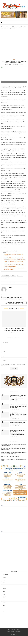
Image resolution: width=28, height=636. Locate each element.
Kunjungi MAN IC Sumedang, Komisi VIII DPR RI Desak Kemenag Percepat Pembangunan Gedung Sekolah (18, 415)
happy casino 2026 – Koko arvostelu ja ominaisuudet (13, 257)
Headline (4, 582)
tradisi (7, 277)
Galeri (4, 585)
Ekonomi (4, 588)
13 (3, 611)
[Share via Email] (20, 282)
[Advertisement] (14, 44)
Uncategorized (5, 574)
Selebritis (4, 597)
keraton (13, 275)
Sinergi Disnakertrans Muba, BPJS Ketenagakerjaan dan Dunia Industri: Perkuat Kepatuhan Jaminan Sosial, (18, 397)
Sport (4, 591)
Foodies (4, 602)
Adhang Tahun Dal (6, 275)
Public (4, 605)
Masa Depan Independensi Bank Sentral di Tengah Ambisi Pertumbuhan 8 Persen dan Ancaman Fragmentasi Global (17, 432)
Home (2, 26)
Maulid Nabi (19, 275)
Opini (4, 594)
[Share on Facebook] (16, 282)
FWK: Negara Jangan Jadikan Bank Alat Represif (10, 456)
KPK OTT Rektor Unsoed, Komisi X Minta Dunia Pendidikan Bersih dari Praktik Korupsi (18, 406)
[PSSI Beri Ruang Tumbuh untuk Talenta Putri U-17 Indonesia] (5, 424)
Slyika (10, 64)
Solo (3, 277)
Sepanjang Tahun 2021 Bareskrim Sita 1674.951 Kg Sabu (14, 259)
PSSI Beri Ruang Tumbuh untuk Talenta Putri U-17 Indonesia (17, 423)
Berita (8, 26)
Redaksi (9, 629)
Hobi (3, 599)
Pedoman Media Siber (16, 629)
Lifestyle (4, 577)
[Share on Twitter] (17, 282)
